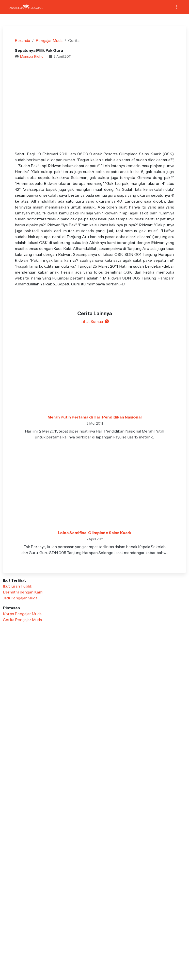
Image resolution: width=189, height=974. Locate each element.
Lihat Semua (91, 321)
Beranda (22, 40)
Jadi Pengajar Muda (20, 597)
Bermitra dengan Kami (23, 592)
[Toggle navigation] (176, 7)
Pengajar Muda (49, 40)
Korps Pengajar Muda (22, 613)
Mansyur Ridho (32, 56)
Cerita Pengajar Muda (22, 619)
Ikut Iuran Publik (17, 586)
